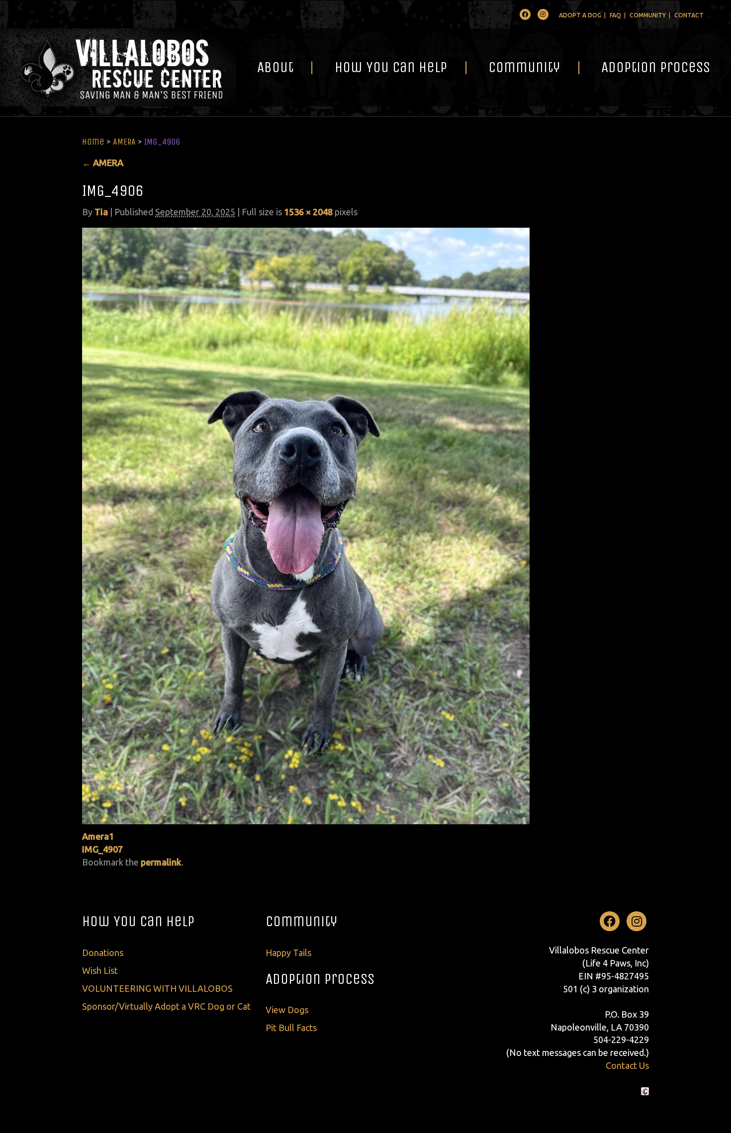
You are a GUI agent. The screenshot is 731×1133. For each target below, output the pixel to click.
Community (648, 15)
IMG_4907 (102, 849)
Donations (102, 953)
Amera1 (98, 836)
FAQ (615, 15)
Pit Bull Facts (291, 1028)
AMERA (124, 141)
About (275, 67)
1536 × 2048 (308, 212)
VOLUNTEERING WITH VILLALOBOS (157, 988)
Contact (689, 15)
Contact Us (627, 1065)
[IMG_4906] (306, 525)
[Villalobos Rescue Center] (118, 67)
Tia (101, 212)
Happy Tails (288, 953)
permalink (161, 862)
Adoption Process (655, 67)
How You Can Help (391, 67)
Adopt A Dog (580, 15)
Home (93, 141)
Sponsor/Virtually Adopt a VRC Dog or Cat (166, 1006)
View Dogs (287, 1010)
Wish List (100, 970)
